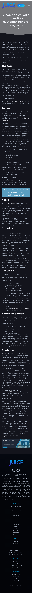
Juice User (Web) (16, 581)
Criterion (16, 232)
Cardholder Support (16, 585)
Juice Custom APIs (16, 567)
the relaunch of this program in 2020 (14, 101)
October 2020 (8, 392)
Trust (16, 528)
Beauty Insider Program (20, 117)
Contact (16, 546)
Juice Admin (16, 508)
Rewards (16, 532)
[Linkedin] (18, 470)
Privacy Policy (16, 548)
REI (2, 274)
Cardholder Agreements (16, 552)
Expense (16, 526)
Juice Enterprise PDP (16, 565)
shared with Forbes (21, 125)
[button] (29, 5)
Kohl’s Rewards (9, 203)
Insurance (16, 524)
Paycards (16, 530)
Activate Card (16, 574)
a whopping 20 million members (20, 308)
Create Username (16, 576)
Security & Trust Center (16, 554)
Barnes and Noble (11, 317)
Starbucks (4, 353)
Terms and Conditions (16, 550)
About (16, 541)
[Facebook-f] (14, 470)
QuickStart (16, 534)
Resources (16, 543)
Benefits (16, 522)
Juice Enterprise (16, 506)
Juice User (16, 561)
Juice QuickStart (16, 511)
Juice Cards (16, 515)
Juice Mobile (16, 513)
